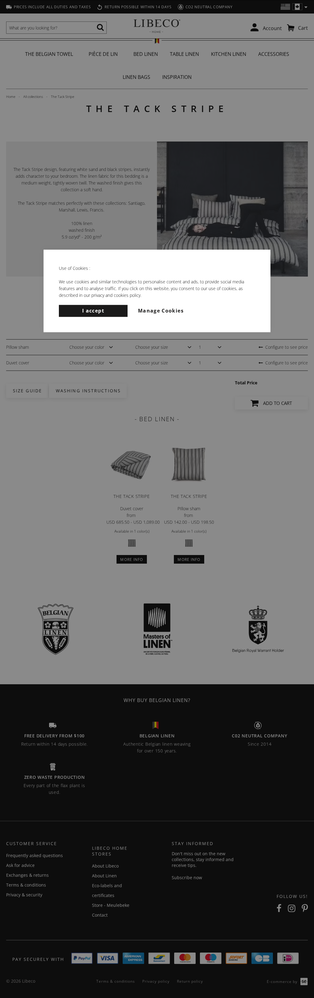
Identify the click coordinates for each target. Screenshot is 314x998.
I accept (93, 310)
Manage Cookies (161, 310)
